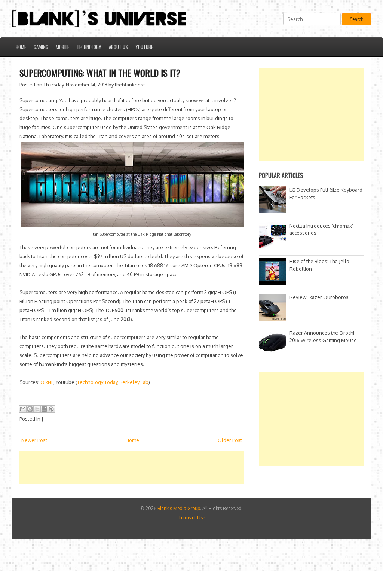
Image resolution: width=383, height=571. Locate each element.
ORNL (46, 382)
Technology (89, 47)
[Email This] (23, 409)
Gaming (41, 47)
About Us (118, 47)
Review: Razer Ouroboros (319, 297)
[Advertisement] (155, 467)
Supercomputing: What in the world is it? (100, 72)
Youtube (144, 47)
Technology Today (97, 382)
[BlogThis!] (30, 409)
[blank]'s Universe (187, 549)
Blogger (243, 549)
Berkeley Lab (134, 382)
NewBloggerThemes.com (237, 556)
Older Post (230, 440)
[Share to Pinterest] (51, 409)
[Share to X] (37, 409)
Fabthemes (154, 556)
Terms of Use (191, 517)
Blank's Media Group (178, 508)
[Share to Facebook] (44, 409)
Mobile (62, 47)
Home (21, 47)
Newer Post (34, 440)
